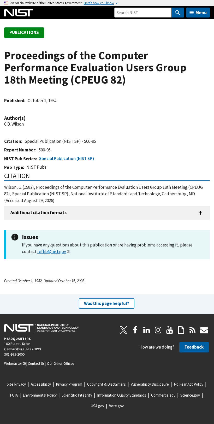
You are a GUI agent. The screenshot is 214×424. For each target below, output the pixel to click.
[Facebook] (135, 330)
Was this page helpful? (106, 303)
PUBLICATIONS (24, 32)
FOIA (14, 395)
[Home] (18, 12)
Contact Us (36, 363)
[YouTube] (169, 330)
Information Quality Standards (121, 395)
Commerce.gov (163, 395)
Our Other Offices (60, 363)
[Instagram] (158, 330)
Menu (201, 12)
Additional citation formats (38, 212)
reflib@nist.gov (51, 251)
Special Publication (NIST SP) (66, 158)
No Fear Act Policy (188, 384)
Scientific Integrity (77, 395)
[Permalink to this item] (28, 118)
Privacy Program (69, 384)
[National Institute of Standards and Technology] (41, 327)
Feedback (194, 347)
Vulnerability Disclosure (150, 384)
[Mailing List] (204, 330)
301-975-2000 (14, 354)
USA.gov (97, 405)
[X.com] (123, 330)
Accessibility (41, 384)
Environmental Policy (40, 395)
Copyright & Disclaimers (106, 384)
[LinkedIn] (146, 330)
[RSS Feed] (192, 330)
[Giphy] (181, 330)
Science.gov (190, 395)
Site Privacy (16, 384)
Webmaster (13, 363)
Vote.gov (116, 405)
